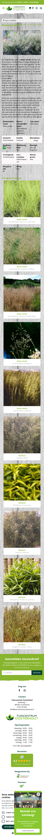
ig (36, 8)
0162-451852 (22, 707)
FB (19, 690)
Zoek (41, 8)
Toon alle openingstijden (22, 746)
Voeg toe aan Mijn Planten (32, 24)
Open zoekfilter (10, 20)
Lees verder (9, 808)
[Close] (38, 794)
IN (24, 690)
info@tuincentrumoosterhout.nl (22, 709)
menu (3, 8)
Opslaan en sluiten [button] (12, 827)
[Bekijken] (30, 8)
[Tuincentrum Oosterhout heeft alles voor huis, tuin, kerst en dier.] (16, 8)
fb (33, 8)
